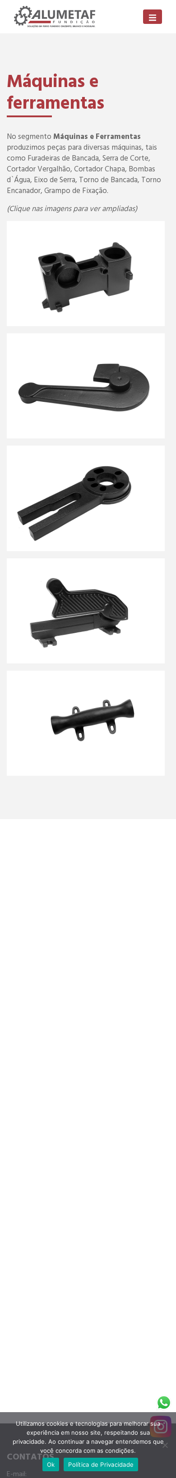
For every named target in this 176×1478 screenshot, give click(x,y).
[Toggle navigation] (152, 16)
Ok (51, 1464)
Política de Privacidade (101, 1464)
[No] (164, 1445)
